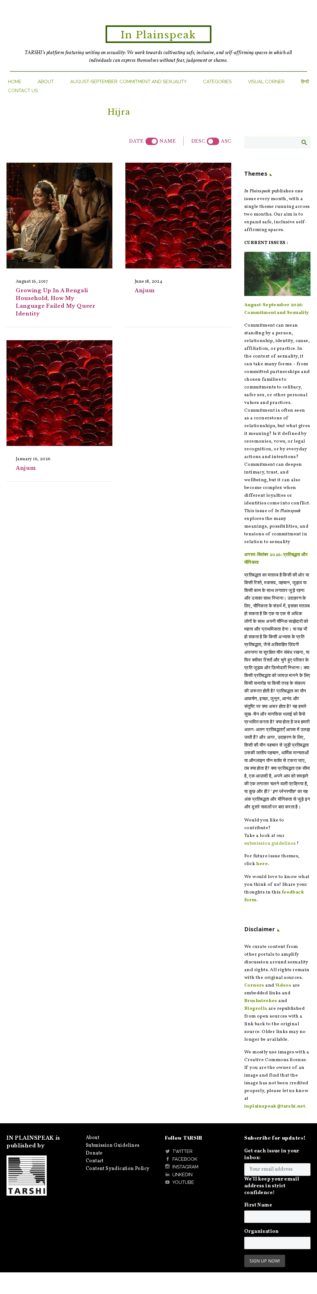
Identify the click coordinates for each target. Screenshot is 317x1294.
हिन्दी (305, 81)
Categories (217, 81)
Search (303, 142)
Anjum (145, 290)
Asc (226, 141)
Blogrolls (255, 1008)
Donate (94, 1153)
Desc (198, 141)
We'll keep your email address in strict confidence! (271, 1186)
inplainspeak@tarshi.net (274, 1106)
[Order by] (151, 141)
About (46, 81)
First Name (258, 1205)
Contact (95, 1161)
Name (167, 141)
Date (136, 141)
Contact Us (23, 90)
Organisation (261, 1231)
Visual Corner (266, 81)
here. (262, 864)
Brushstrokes (260, 1001)
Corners (254, 985)
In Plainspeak (158, 35)
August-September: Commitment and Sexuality (128, 81)
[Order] (213, 141)
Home (14, 81)
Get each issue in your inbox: (271, 1154)
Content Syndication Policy (117, 1168)
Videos (283, 985)
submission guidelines (270, 843)
